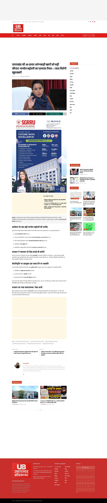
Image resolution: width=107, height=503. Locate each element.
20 (85, 483)
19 (82, 483)
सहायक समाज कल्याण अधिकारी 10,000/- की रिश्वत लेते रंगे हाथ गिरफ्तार (86, 171)
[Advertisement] (53, 10)
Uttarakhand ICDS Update (48, 343)
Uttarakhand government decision (34, 343)
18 (80, 483)
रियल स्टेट (72, 101)
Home (30, 21)
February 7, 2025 (83, 174)
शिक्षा (57, 35)
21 (88, 483)
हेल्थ (49, 35)
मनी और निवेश (26, 76)
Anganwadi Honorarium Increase (22, 341)
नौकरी (40, 35)
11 (80, 480)
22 (90, 483)
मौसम (71, 96)
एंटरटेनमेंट (72, 73)
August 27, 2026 (22, 404)
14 (88, 480)
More (62, 35)
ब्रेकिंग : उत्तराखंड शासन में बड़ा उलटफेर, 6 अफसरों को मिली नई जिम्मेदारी (55, 207)
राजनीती (35, 35)
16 (93, 480)
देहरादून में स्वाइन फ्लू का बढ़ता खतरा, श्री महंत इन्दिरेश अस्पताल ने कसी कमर (55, 200)
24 (77, 486)
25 (80, 486)
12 (82, 480)
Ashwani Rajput (39, 500)
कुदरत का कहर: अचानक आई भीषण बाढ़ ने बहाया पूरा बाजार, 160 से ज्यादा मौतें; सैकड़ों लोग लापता (75, 234)
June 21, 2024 (83, 182)
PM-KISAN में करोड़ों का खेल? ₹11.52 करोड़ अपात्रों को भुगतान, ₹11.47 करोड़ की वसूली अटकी (55, 203)
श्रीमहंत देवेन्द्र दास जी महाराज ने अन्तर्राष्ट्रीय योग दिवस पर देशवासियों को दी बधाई (87, 179)
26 (82, 486)
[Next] (41, 410)
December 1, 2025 (15, 76)
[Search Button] (93, 35)
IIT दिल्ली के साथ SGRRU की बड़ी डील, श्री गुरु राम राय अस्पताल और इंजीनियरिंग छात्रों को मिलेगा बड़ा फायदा (89, 203)
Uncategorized (74, 68)
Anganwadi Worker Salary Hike (37, 341)
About (23, 21)
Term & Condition (41, 21)
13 (85, 480)
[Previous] (38, 410)
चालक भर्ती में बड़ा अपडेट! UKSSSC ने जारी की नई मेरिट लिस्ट (76, 202)
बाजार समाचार (72, 90)
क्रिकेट (71, 79)
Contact (26, 21)
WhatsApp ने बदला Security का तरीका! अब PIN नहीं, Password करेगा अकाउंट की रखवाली (88, 234)
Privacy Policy (34, 21)
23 (93, 483)
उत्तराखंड (29, 35)
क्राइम (45, 35)
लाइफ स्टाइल (72, 104)
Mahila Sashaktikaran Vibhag (51, 341)
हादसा (53, 35)
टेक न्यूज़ (71, 82)
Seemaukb (26, 363)
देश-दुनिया (24, 35)
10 (77, 480)
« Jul (77, 492)
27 (85, 486)
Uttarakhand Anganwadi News (19, 343)
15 (90, 480)
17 (77, 483)
